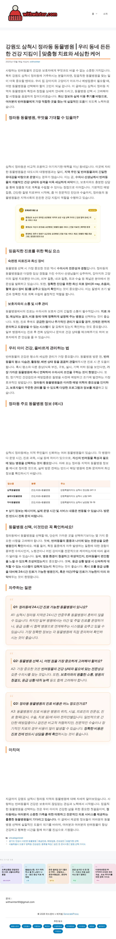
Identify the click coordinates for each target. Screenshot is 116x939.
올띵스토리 (15, 926)
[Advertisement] (58, 143)
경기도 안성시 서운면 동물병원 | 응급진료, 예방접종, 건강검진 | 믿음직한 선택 (44, 841)
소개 (105, 13)
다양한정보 (58, 926)
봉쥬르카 (102, 926)
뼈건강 (47, 926)
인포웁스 (26, 926)
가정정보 (58, 931)
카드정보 (82, 926)
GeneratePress (71, 914)
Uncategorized (16, 838)
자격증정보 (70, 926)
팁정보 (92, 926)
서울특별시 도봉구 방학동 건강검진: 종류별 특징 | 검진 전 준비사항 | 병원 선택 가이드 (47, 844)
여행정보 (37, 926)
